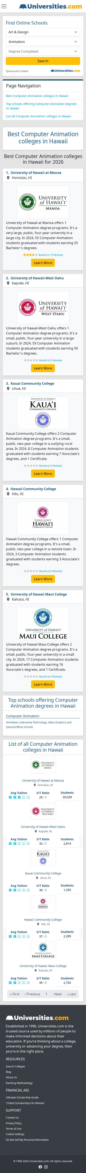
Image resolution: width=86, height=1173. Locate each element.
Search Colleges (15, 1066)
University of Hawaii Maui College (39, 594)
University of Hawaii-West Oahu (37, 278)
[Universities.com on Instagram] (46, 1166)
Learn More (43, 262)
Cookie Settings (15, 1134)
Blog (8, 1072)
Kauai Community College (32, 383)
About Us (11, 1077)
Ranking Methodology (19, 1083)
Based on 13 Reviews (51, 255)
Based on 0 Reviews (50, 360)
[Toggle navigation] (4, 6)
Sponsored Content (17, 71)
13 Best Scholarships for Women (25, 1103)
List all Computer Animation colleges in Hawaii (38, 116)
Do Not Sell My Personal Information (27, 1140)
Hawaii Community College (33, 489)
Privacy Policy (14, 1123)
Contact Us (12, 1117)
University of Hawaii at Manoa (36, 172)
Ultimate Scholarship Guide (22, 1097)
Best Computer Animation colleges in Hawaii (37, 96)
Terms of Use (13, 1128)
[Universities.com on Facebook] (40, 1166)
